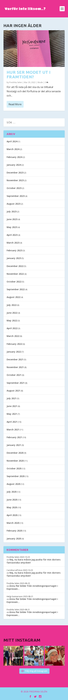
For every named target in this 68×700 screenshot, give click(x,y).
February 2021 (14, 437)
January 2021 (14, 445)
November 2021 (15, 367)
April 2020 (12, 515)
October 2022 (14, 281)
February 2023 (14, 250)
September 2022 (16, 289)
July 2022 (11, 304)
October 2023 (14, 188)
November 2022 (15, 273)
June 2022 (12, 312)
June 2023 (12, 219)
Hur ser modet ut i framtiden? (29, 74)
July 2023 (11, 211)
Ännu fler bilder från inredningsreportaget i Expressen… (32, 587)
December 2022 (15, 266)
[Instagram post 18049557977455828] (55, 656)
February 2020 (14, 530)
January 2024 (14, 164)
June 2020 (12, 499)
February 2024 (14, 157)
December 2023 (15, 172)
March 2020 (13, 522)
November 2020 (15, 460)
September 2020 (16, 476)
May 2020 (12, 507)
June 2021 (12, 406)
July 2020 (11, 491)
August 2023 (13, 203)
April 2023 (12, 234)
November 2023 (15, 180)
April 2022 (12, 328)
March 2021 (13, 429)
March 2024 (13, 149)
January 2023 (14, 258)
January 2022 (14, 351)
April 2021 (12, 421)
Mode (40, 82)
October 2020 (14, 468)
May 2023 (12, 227)
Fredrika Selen (15, 82)
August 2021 (13, 390)
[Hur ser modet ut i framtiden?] (34, 48)
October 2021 (14, 374)
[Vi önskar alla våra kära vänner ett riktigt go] (13, 656)
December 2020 (15, 452)
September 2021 (16, 382)
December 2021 (15, 359)
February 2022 (14, 343)
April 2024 (12, 141)
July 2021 (11, 398)
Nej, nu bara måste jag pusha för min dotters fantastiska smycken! (33, 561)
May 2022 (12, 320)
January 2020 (14, 538)
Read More (15, 104)
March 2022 (13, 336)
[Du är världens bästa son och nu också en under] (34, 656)
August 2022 (13, 297)
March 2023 (13, 242)
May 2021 (12, 413)
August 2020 (13, 483)
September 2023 (16, 195)
